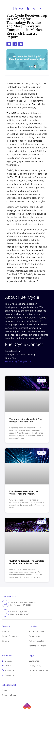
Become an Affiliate (37, 646)
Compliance (34, 661)
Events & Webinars (37, 631)
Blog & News (34, 636)
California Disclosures (38, 670)
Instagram (9, 675)
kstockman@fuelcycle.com (18, 361)
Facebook (9, 670)
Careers (5, 641)
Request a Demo (9, 695)
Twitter (8, 665)
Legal (31, 675)
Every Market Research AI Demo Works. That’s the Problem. (24, 492)
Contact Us (7, 690)
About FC (6, 631)
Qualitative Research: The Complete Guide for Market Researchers (26, 562)
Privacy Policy (35, 665)
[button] (8, 44)
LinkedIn (8, 661)
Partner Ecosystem (10, 636)
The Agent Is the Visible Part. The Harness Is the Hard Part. (25, 420)
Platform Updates (36, 641)
